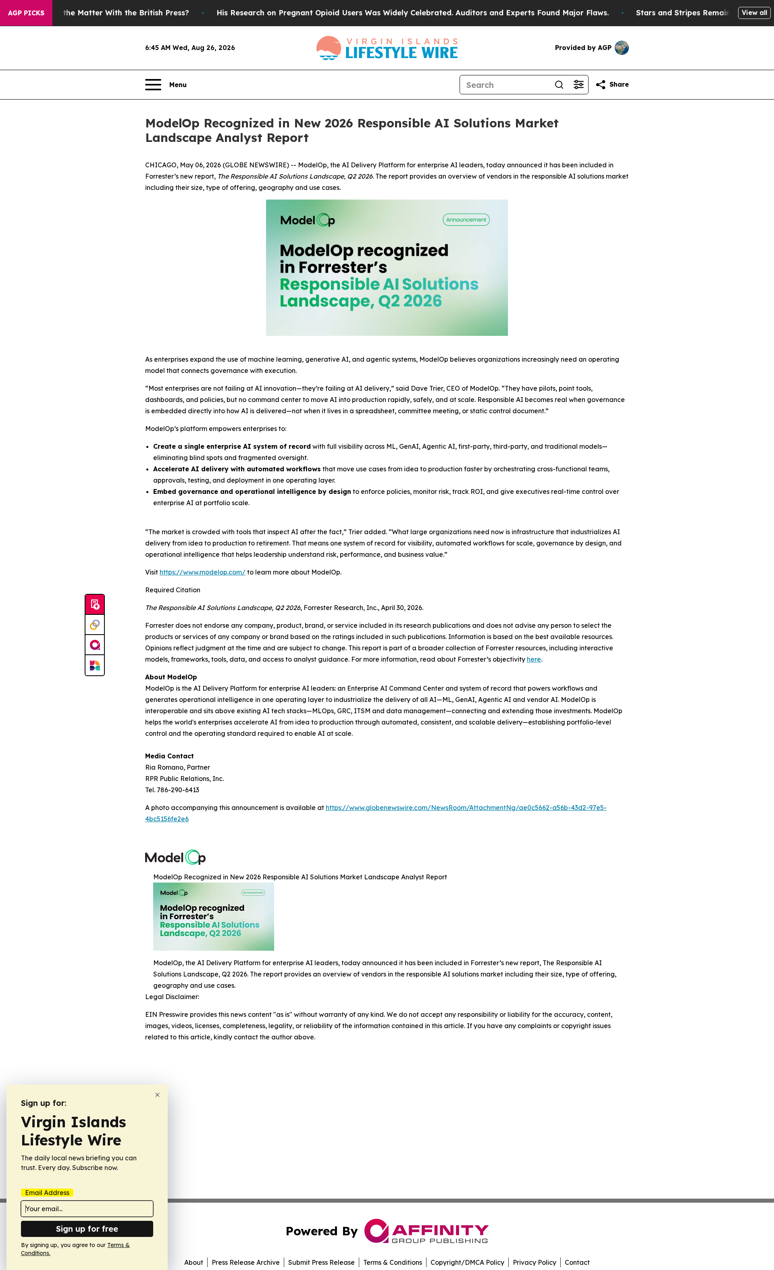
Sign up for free (87, 1229)
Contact (577, 1262)
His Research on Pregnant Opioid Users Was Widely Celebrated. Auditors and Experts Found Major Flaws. (412, 12)
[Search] (559, 84)
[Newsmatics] (94, 665)
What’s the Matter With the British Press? (112, 12)
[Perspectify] (94, 625)
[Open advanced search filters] (578, 84)
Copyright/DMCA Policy (467, 1262)
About (193, 1262)
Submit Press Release (321, 1262)
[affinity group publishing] (94, 645)
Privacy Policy (534, 1262)
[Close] (157, 1095)
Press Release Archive (246, 1262)
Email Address (47, 1193)
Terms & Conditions (392, 1262)
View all (754, 12)
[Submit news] (94, 605)
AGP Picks (26, 13)
